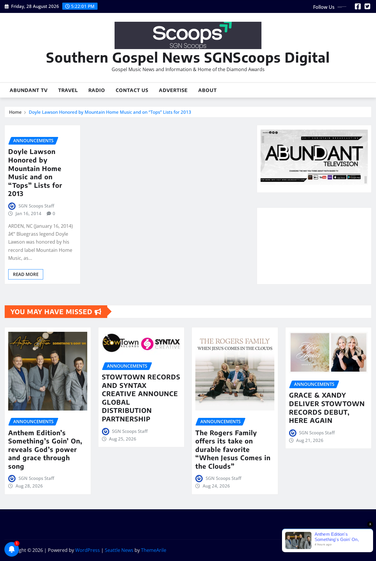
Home (15, 112)
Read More (25, 274)
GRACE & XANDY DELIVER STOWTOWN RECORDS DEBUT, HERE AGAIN (327, 407)
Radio (96, 90)
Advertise (173, 90)
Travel (68, 90)
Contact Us (132, 90)
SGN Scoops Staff (36, 206)
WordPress (87, 550)
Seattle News (119, 550)
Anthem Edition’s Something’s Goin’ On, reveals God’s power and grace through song (45, 449)
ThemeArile (153, 550)
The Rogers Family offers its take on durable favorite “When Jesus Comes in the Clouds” (233, 449)
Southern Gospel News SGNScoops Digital (188, 57)
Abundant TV (29, 90)
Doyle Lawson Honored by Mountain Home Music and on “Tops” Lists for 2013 (110, 112)
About (207, 90)
